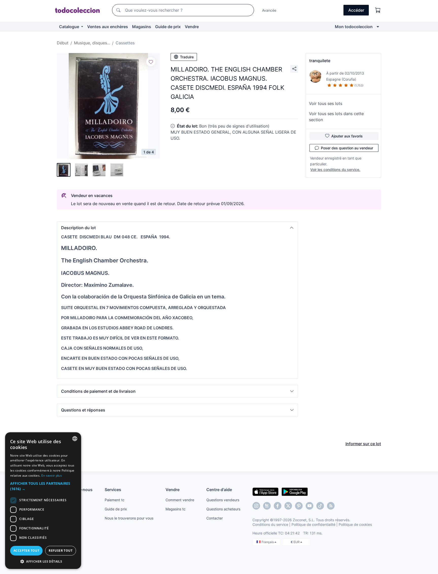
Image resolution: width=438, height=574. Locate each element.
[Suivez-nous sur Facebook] (277, 506)
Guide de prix (168, 26)
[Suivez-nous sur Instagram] (256, 506)
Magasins (141, 26)
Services (113, 489)
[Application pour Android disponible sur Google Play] (295, 491)
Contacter (214, 518)
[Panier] (378, 10)
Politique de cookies (355, 524)
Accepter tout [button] (26, 550)
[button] (177, 228)
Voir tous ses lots (325, 103)
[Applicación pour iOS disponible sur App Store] (265, 491)
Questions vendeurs (222, 500)
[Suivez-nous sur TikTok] (320, 506)
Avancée (269, 10)
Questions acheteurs (223, 509)
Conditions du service (270, 524)
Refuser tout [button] (60, 550)
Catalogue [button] (69, 26)
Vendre (192, 26)
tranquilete (319, 60)
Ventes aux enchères (107, 26)
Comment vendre (180, 500)
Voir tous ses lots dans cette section (336, 116)
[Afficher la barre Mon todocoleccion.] (378, 27)
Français (268, 542)
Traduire (187, 57)
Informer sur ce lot (363, 443)
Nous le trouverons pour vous (129, 518)
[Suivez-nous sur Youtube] (309, 506)
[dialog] (43, 500)
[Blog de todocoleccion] (331, 506)
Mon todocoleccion (354, 26)
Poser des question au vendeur (347, 148)
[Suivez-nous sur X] (288, 506)
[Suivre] (150, 61)
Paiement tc (114, 500)
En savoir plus (51, 475)
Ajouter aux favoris (347, 136)
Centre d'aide (219, 489)
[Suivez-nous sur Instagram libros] (267, 506)
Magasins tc (176, 509)
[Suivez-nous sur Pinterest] (299, 506)
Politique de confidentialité (313, 524)
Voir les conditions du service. (335, 169)
